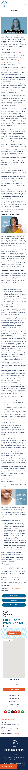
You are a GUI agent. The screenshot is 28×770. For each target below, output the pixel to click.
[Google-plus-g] (19, 711)
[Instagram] (12, 711)
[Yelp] (15, 711)
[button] (25, 4)
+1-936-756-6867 (15, 733)
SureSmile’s (17, 36)
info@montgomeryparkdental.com (14, 759)
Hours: (3, 727)
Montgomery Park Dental (8, 719)
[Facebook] (9, 711)
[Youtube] (5, 711)
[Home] (22, 711)
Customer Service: (6, 733)
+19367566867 (14, 755)
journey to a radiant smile (14, 588)
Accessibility (21, 767)
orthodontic (19, 52)
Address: (3, 722)
